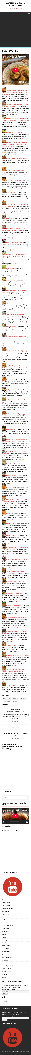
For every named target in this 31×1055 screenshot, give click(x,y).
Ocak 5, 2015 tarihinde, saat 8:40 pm (15, 711)
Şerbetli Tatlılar (6, 951)
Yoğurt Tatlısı (10, 685)
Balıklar (4, 920)
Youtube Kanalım (6, 971)
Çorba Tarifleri (6, 905)
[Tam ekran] (27, 822)
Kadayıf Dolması (11, 390)
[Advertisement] (15, 31)
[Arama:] (15, 797)
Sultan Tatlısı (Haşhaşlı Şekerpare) (16, 559)
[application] (15, 816)
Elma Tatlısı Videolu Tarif (14, 242)
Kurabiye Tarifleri (6, 968)
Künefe (8, 487)
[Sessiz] (24, 822)
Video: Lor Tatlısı (11, 645)
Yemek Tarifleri (6, 902)
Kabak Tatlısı (10, 380)
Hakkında (4, 900)
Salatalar (4, 923)
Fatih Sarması (10, 280)
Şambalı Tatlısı (11, 523)
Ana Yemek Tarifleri (7, 908)
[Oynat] (4, 822)
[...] (27, 100)
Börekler (4, 934)
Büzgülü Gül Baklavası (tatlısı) (15, 170)
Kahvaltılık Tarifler (7, 943)
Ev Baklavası (10, 268)
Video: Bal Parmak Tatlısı (14, 581)
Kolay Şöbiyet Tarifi (12, 476)
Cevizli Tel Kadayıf (11, 192)
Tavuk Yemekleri (6, 914)
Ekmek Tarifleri (6, 946)
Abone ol (4, 993)
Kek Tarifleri (5, 960)
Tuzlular (4, 937)
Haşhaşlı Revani (11, 326)
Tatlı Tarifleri (5, 948)
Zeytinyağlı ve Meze (7, 925)
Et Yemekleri (5, 911)
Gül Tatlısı (9, 304)
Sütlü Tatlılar (5, 954)
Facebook (4, 974)
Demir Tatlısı (10, 218)
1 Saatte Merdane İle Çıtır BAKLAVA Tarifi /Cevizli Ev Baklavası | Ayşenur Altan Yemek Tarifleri (14, 92)
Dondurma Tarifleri (7, 957)
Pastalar (4, 963)
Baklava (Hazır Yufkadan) (14, 132)
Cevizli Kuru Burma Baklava (14, 180)
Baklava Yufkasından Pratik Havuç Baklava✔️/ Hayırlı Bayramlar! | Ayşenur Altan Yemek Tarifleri (14, 144)
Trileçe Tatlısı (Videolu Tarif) (15, 571)
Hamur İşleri (5, 931)
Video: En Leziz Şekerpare (14, 593)
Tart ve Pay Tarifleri (7, 966)
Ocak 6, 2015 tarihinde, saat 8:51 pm (15, 730)
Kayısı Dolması (10, 429)
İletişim (4, 977)
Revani (8, 513)
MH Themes (15, 1051)
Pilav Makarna (6, 917)
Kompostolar (5, 928)
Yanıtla (16, 722)
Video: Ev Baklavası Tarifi (13, 605)
